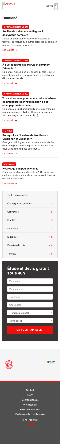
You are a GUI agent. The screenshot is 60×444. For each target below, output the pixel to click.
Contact (30, 390)
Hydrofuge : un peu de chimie (20, 168)
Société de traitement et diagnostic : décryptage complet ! (24, 33)
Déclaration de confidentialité (30, 414)
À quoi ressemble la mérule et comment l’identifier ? (26, 66)
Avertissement (30, 404)
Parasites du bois (30, 245)
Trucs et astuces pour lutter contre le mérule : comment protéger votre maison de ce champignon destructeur (29, 101)
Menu (50, 6)
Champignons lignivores (16, 27)
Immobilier (30, 228)
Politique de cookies (30, 409)
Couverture (30, 211)
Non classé (9, 164)
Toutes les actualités (17, 195)
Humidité (30, 220)
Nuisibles (30, 237)
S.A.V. (30, 395)
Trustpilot (30, 424)
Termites (8, 130)
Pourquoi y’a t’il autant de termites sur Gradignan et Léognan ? (25, 137)
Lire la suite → (9, 49)
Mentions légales (30, 399)
